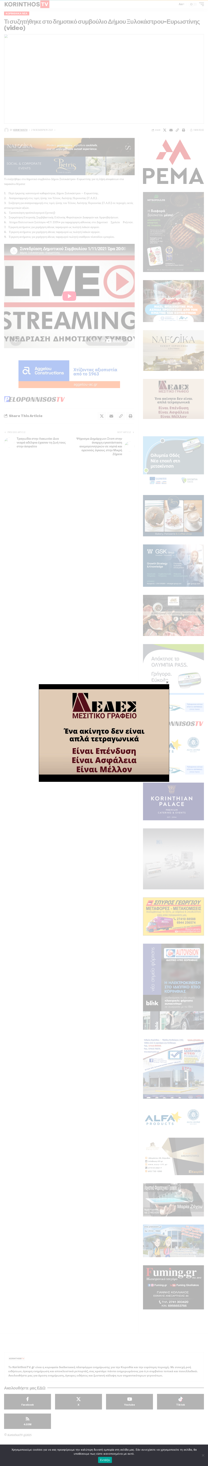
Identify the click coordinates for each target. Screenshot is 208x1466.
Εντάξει (105, 1460)
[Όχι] (203, 1455)
